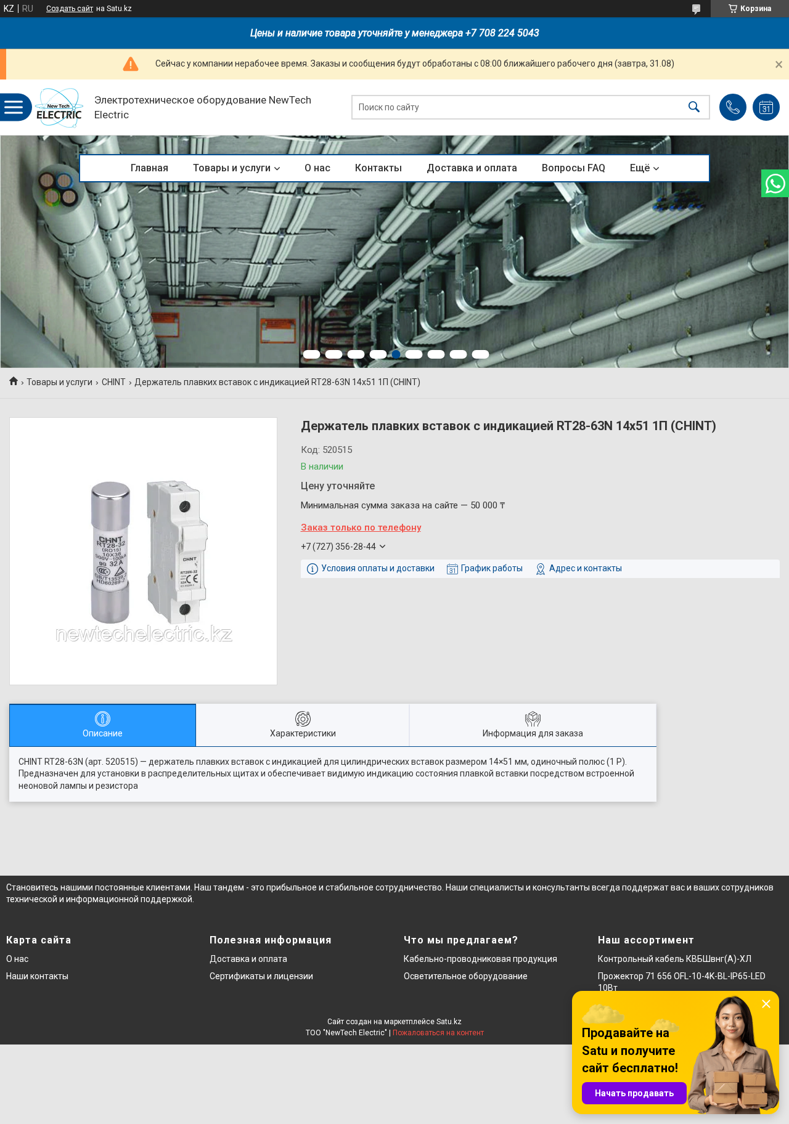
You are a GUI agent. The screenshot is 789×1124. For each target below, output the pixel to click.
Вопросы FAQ (573, 168)
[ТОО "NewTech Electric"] (59, 107)
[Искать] (694, 107)
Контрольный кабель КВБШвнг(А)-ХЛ (674, 959)
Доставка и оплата (472, 168)
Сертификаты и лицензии (261, 976)
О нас (317, 168)
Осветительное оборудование (466, 976)
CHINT (114, 382)
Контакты (378, 168)
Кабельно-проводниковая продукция (480, 959)
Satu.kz (449, 1021)
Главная (149, 168)
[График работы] (766, 107)
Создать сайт (69, 8)
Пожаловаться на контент (438, 1032)
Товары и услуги (232, 168)
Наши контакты (37, 976)
